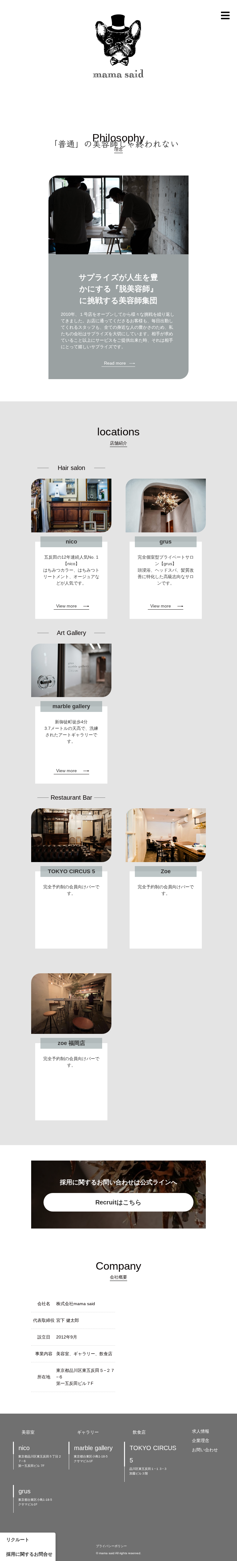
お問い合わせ (205, 1450)
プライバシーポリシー (111, 1546)
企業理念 (200, 1440)
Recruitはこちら (118, 1202)
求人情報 (200, 1431)
